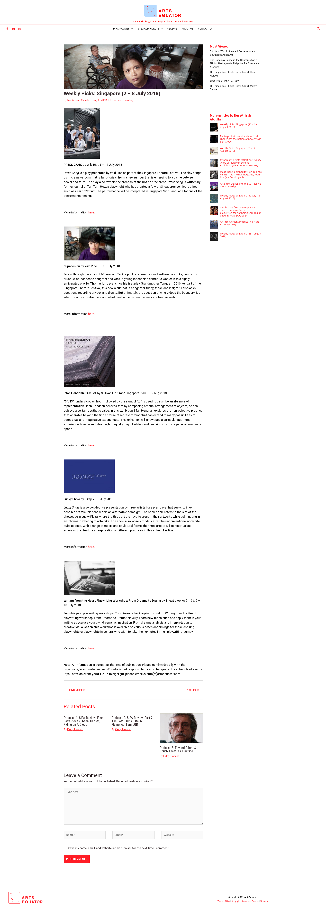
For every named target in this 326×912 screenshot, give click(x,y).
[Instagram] (19, 28)
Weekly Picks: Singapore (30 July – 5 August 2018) (240, 197)
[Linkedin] (13, 28)
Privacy (255, 901)
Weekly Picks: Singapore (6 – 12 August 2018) (237, 149)
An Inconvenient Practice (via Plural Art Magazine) (240, 223)
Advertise (246, 901)
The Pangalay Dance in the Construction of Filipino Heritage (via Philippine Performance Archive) (234, 64)
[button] (318, 28)
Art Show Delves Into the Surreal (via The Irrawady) (240, 185)
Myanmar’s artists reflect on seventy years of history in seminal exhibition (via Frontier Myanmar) (240, 162)
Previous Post (74, 689)
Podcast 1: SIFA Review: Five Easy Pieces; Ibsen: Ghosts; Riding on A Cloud (83, 721)
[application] (131, 28)
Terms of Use (223, 901)
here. (91, 212)
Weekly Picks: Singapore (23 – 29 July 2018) (240, 235)
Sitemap (264, 901)
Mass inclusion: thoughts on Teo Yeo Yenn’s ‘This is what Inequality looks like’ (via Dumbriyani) (241, 174)
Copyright (235, 901)
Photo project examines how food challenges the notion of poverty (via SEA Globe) (240, 139)
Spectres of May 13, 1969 (224, 80)
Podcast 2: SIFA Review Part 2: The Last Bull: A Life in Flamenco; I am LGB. (132, 721)
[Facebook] (7, 28)
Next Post (195, 689)
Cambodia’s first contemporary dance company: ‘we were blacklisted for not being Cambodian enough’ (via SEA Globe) (240, 211)
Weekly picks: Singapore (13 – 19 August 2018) (238, 126)
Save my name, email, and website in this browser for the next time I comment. (118, 848)
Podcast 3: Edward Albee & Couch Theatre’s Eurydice (178, 749)
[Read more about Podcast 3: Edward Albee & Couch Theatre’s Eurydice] (181, 728)
